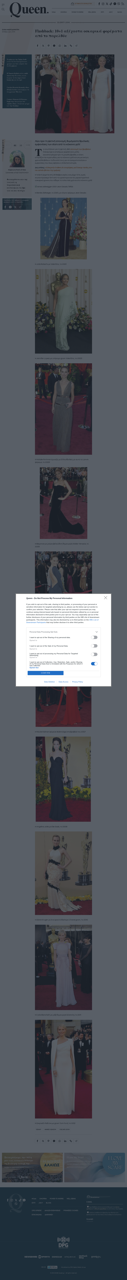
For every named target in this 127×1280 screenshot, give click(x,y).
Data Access (63, 682)
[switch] (94, 637)
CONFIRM (45, 673)
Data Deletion (49, 682)
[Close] (106, 598)
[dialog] (63, 640)
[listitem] (63, 632)
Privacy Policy (77, 682)
